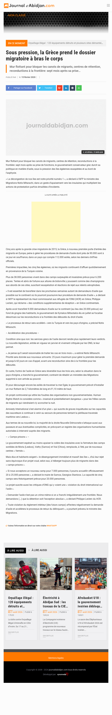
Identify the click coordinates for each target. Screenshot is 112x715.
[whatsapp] (79, 88)
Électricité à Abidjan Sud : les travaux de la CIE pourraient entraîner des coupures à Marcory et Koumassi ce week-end (54, 602)
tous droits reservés (77, 670)
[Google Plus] (59, 88)
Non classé (17, 15)
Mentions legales (56, 658)
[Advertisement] (56, 222)
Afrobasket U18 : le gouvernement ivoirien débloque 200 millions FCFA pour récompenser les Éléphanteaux (90, 602)
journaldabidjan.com (58, 670)
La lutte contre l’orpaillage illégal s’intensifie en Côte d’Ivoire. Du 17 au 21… (19, 623)
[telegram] (72, 88)
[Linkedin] (66, 88)
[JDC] (28, 6)
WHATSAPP (52, 526)
